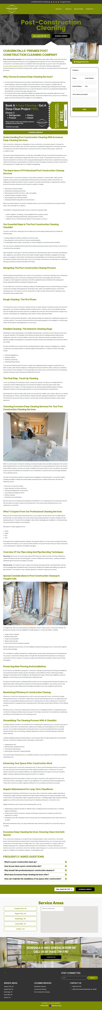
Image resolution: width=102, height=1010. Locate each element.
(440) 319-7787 (58, 952)
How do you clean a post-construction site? (22, 866)
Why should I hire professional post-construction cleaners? (29, 870)
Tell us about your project (80, 94)
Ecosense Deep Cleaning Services (13, 66)
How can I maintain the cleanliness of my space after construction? (32, 879)
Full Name (75, 70)
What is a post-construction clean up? (20, 862)
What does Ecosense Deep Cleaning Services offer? (26, 874)
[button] (62, 9)
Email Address (89, 78)
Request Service (18, 889)
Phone (74, 78)
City (86, 86)
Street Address (77, 86)
